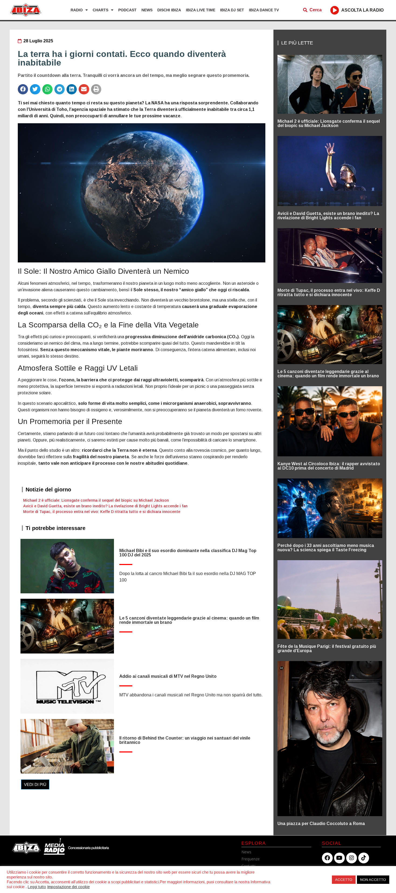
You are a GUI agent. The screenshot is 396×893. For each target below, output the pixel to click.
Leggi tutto (37, 887)
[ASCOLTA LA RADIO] (334, 10)
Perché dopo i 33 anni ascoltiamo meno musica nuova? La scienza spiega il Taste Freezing (325, 547)
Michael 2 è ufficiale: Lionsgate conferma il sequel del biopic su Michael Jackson (96, 500)
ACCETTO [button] (343, 880)
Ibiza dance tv (264, 10)
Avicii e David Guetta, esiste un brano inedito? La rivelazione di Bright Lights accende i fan (105, 506)
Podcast (127, 10)
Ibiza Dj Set (232, 10)
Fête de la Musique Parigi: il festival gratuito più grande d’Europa (326, 648)
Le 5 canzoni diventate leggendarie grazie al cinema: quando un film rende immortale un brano (189, 620)
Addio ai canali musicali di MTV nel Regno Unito (168, 676)
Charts (100, 10)
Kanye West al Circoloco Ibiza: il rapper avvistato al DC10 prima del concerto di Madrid (328, 465)
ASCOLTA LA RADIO (362, 10)
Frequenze (250, 858)
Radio (77, 10)
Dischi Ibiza (169, 10)
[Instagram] (351, 858)
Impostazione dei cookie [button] (68, 887)
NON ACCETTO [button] (373, 880)
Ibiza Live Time (200, 10)
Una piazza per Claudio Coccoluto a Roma (321, 823)
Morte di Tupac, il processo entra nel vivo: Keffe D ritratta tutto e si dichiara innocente (101, 511)
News (146, 10)
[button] (23, 89)
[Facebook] (327, 858)
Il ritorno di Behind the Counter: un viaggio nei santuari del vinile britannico (184, 740)
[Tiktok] (363, 858)
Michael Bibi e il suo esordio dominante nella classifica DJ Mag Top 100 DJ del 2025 (187, 552)
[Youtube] (339, 858)
